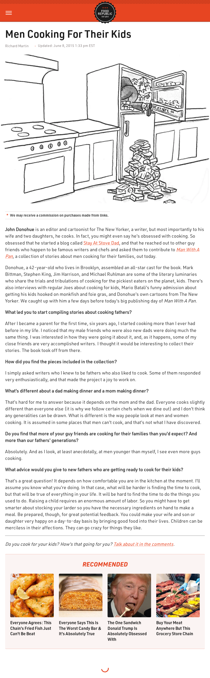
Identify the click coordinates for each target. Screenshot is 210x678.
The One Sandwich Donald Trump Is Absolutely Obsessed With (127, 631)
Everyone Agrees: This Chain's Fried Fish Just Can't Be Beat (30, 628)
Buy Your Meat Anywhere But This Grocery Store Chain (174, 628)
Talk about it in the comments (143, 544)
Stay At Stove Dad (101, 243)
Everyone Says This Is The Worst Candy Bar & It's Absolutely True (80, 628)
